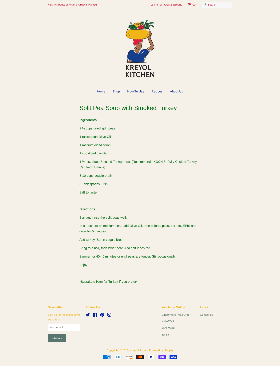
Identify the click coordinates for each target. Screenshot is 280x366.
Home (101, 91)
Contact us (206, 314)
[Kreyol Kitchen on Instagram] (109, 315)
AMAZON (168, 321)
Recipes (157, 91)
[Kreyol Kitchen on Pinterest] (102, 315)
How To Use (135, 91)
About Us (176, 91)
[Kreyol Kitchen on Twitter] (88, 315)
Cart (194, 4)
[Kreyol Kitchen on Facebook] (95, 315)
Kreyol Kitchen (138, 350)
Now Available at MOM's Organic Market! (72, 4)
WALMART (169, 327)
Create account (173, 4)
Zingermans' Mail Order (176, 314)
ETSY (165, 334)
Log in (154, 4)
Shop (116, 91)
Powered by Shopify (161, 350)
